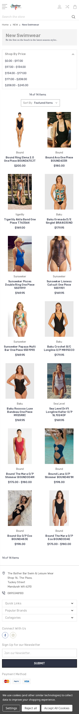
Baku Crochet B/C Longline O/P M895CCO (59, 348)
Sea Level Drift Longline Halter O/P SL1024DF (59, 412)
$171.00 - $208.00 (16, 79)
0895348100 (16, 593)
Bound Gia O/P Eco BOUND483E (19, 537)
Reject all (31, 708)
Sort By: (28, 102)
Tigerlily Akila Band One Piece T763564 (20, 221)
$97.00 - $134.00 (15, 67)
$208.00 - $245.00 (16, 85)
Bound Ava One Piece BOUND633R (59, 159)
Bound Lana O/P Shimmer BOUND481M (59, 475)
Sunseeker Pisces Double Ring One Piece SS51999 (19, 285)
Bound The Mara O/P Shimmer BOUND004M (19, 475)
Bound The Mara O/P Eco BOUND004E (59, 537)
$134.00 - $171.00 (15, 73)
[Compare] (67, 8)
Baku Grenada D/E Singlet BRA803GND (59, 221)
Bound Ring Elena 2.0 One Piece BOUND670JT (20, 159)
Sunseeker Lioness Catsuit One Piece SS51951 (59, 285)
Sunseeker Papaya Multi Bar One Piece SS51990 (20, 348)
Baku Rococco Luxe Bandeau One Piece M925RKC (20, 412)
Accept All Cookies (56, 708)
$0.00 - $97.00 (14, 61)
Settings (11, 708)
